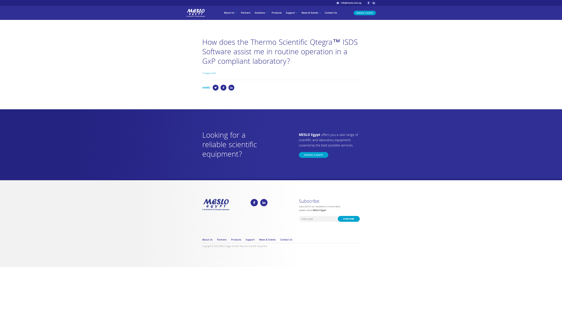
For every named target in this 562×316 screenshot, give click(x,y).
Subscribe (348, 219)
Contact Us (331, 13)
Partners (246, 13)
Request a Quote (364, 13)
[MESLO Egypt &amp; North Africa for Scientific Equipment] (195, 13)
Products (277, 13)
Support (290, 13)
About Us (229, 13)
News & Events (309, 13)
